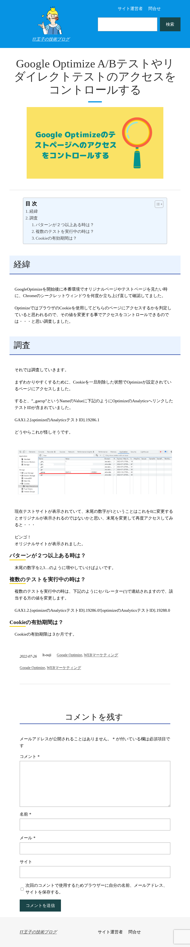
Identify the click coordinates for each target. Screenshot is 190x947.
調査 (33, 218)
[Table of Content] (159, 204)
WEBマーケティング (101, 655)
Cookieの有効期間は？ (56, 238)
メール (27, 838)
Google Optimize (69, 655)
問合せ (154, 8)
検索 (170, 24)
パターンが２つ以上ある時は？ (65, 224)
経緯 (33, 211)
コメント (30, 756)
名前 (25, 814)
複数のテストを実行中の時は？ (65, 231)
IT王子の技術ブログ (51, 39)
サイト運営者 (130, 8)
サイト (26, 861)
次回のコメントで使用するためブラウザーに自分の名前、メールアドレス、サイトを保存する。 (96, 888)
